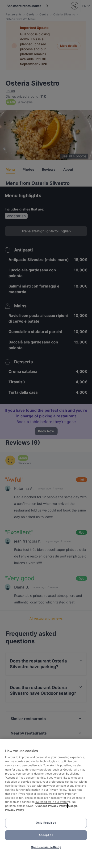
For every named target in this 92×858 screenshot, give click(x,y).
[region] (46, 798)
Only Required (46, 822)
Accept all (46, 835)
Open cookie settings (46, 847)
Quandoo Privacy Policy (51, 806)
